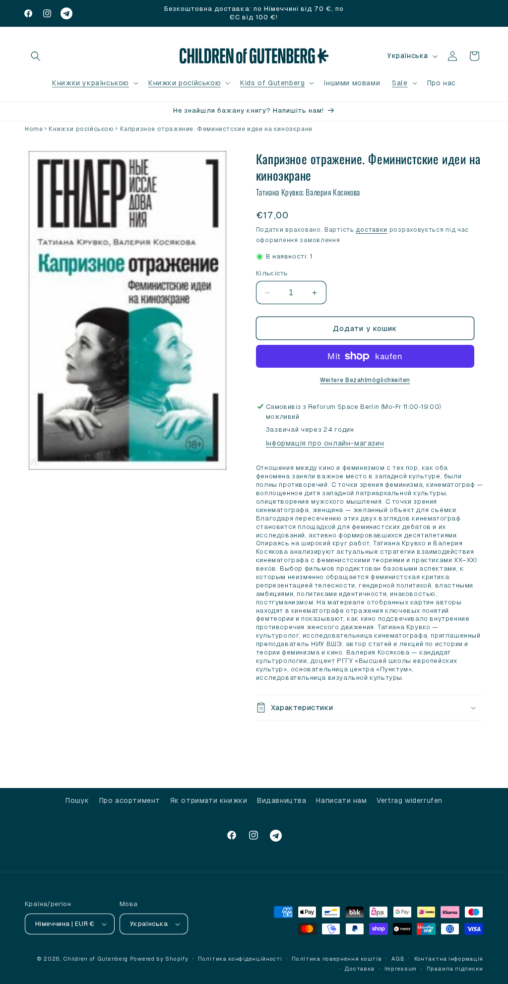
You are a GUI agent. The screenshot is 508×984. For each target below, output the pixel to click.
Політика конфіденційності (240, 959)
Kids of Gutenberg (272, 83)
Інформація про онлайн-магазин (325, 443)
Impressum (400, 969)
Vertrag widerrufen (410, 800)
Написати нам (341, 800)
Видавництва (282, 800)
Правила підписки (455, 969)
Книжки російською (184, 83)
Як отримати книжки (209, 800)
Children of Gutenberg (95, 959)
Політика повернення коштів (336, 959)
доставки (371, 229)
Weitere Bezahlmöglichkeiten (365, 380)
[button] (36, 56)
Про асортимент (129, 800)
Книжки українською (90, 83)
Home (34, 129)
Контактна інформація (448, 959)
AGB (397, 959)
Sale (399, 83)
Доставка (359, 969)
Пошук (77, 800)
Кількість (272, 273)
